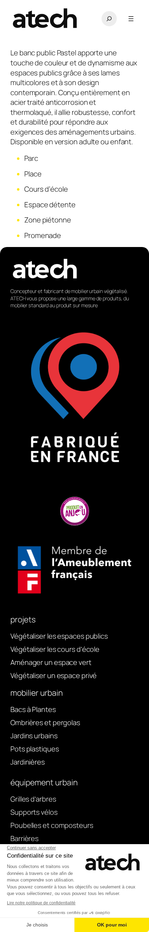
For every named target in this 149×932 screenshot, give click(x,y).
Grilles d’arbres (33, 799)
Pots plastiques (34, 748)
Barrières (24, 838)
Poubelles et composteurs (51, 825)
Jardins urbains (34, 735)
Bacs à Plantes (33, 709)
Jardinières (27, 762)
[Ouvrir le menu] (131, 19)
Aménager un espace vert (50, 662)
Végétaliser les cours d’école (54, 649)
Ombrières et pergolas (45, 722)
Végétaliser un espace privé (53, 675)
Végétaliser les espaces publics (59, 636)
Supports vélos (34, 812)
